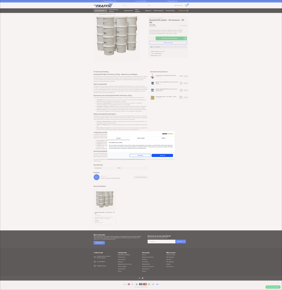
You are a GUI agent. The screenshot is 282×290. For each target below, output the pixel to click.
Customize (140, 155)
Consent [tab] (118, 138)
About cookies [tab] (141, 138)
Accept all (162, 155)
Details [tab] (163, 138)
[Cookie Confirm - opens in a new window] (167, 134)
